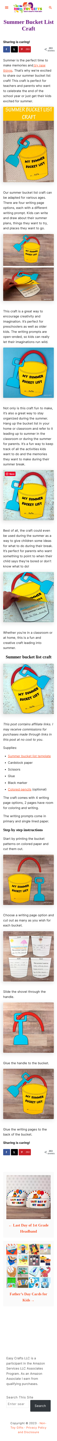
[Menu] (6, 7)
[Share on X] (14, 49)
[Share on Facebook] (6, 49)
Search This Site (19, 1397)
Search (40, 1406)
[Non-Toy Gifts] (28, 7)
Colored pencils (19, 789)
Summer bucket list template (29, 756)
